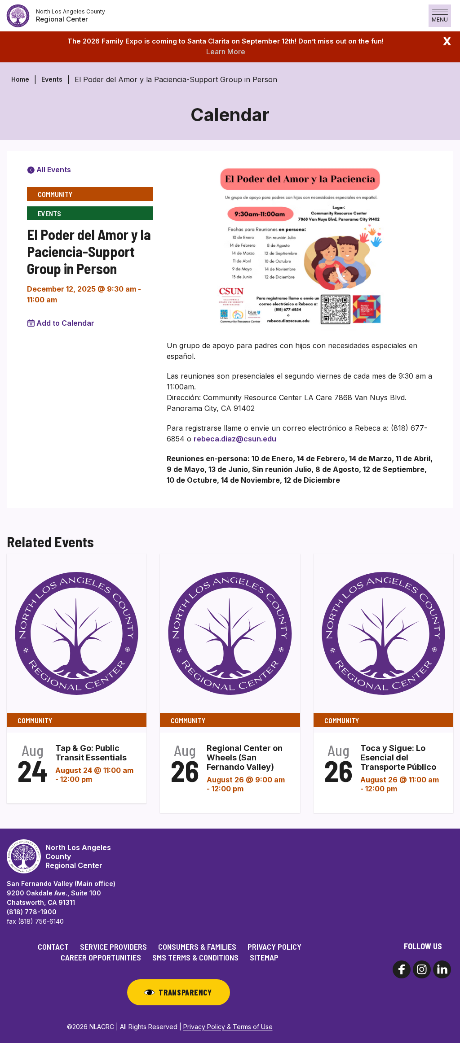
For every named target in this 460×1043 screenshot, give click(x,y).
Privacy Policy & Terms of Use (228, 1026)
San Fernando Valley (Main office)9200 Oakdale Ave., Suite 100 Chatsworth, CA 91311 (61, 893)
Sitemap (264, 957)
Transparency (185, 992)
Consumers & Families (197, 946)
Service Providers (113, 946)
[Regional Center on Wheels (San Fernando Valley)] (230, 632)
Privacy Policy (274, 946)
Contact (53, 946)
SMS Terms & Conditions (195, 957)
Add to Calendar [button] (65, 323)
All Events (53, 169)
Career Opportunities (101, 957)
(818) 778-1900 (32, 912)
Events (51, 79)
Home (20, 79)
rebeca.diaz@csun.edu (235, 438)
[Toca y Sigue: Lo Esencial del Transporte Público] (383, 632)
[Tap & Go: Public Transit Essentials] (76, 632)
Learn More (225, 51)
